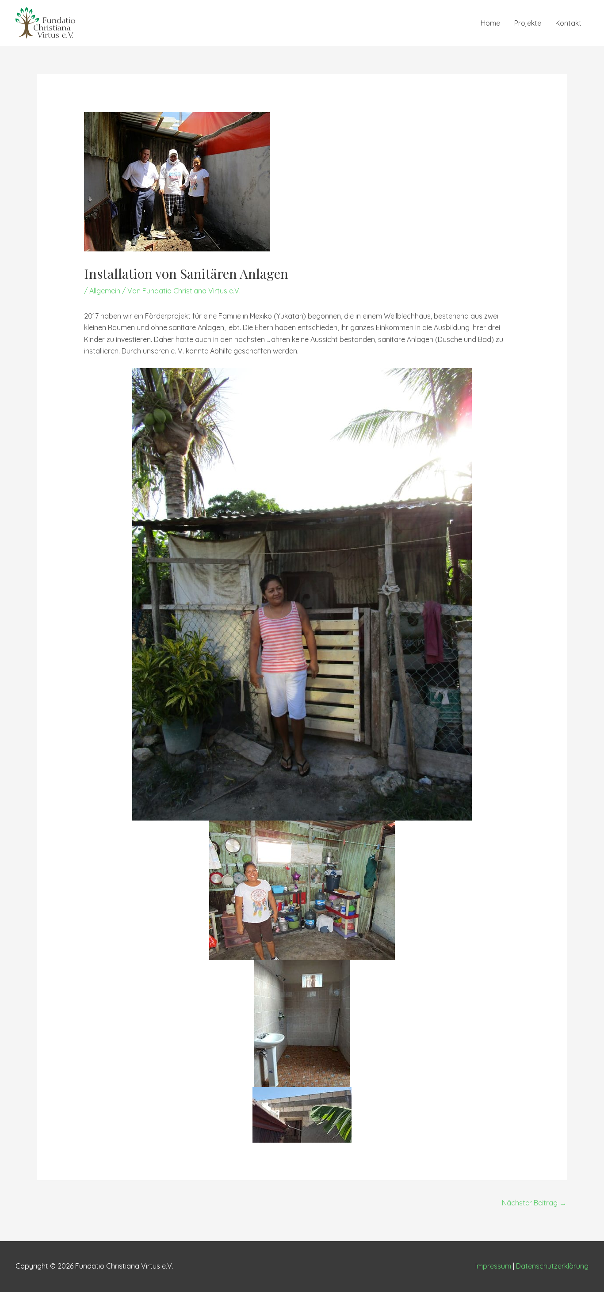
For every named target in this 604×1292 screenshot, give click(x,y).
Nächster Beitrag (534, 1202)
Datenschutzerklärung (552, 1266)
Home (490, 23)
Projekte (527, 23)
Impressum (493, 1266)
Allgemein (104, 290)
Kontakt (568, 23)
